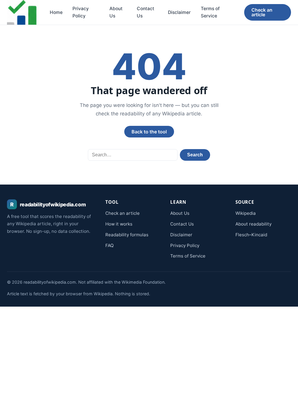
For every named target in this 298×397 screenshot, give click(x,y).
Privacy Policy (80, 12)
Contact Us (145, 12)
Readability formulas (126, 234)
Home (56, 12)
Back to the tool (149, 132)
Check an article (261, 12)
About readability (253, 224)
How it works (118, 224)
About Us (116, 12)
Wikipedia (245, 213)
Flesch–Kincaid (251, 234)
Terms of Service (210, 12)
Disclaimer (179, 12)
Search (195, 154)
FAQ (109, 245)
